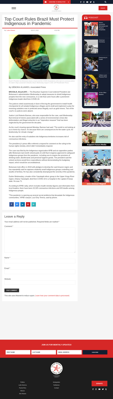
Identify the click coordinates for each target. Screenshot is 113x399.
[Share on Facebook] (11, 206)
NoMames (56, 385)
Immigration (56, 382)
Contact (56, 388)
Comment (8, 226)
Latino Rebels (11, 30)
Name (7, 258)
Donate (103, 8)
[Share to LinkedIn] (22, 206)
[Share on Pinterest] (28, 206)
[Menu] (14, 8)
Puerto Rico (22, 388)
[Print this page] (33, 206)
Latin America (23, 385)
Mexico (22, 391)
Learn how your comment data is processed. (52, 296)
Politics (22, 382)
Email (7, 268)
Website (7, 279)
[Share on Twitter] (17, 206)
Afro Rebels (22, 393)
